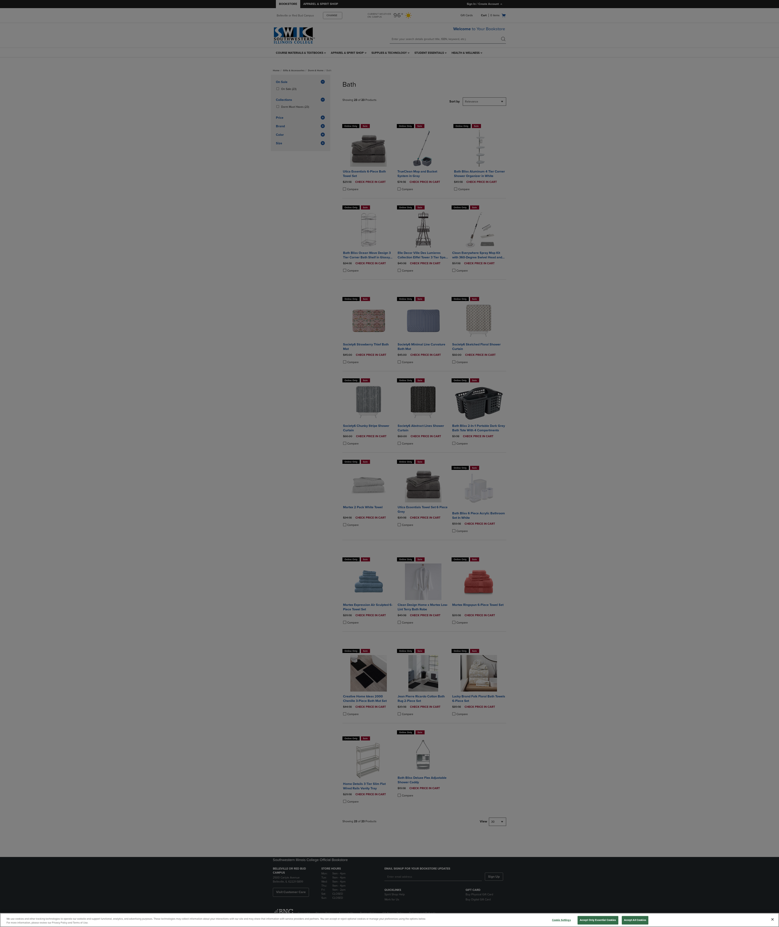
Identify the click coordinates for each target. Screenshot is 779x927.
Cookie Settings (561, 920)
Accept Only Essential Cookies (598, 920)
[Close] (772, 919)
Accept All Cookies (635, 920)
